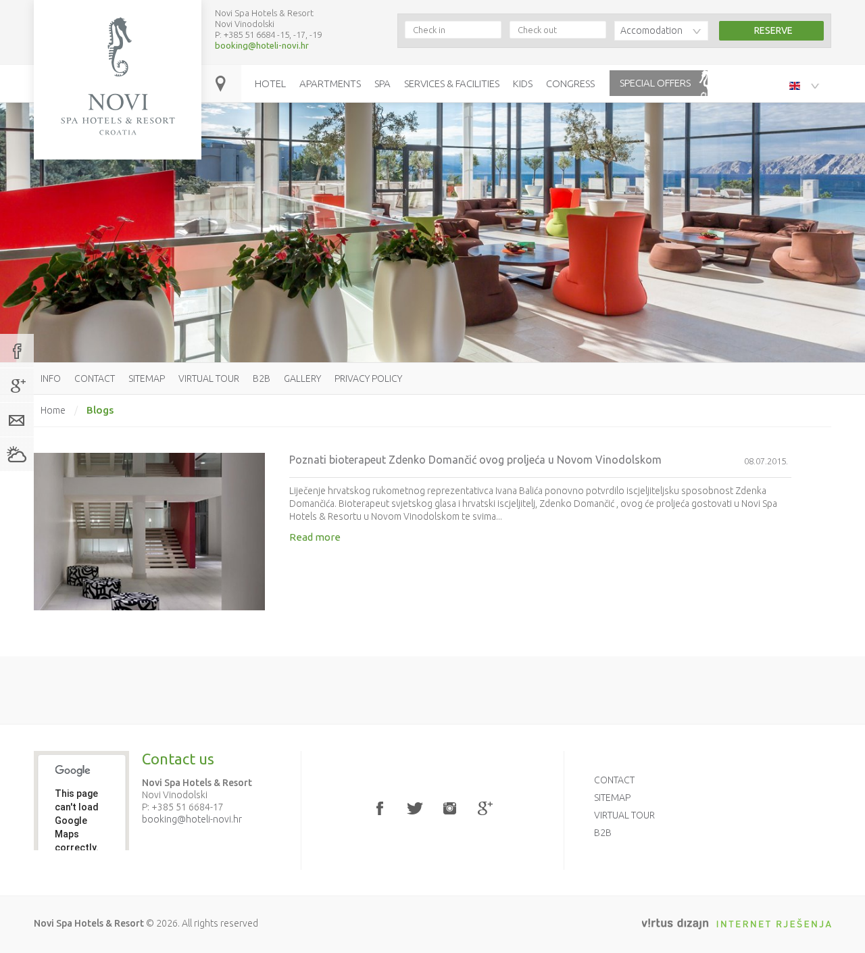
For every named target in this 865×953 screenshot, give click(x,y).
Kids (523, 83)
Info (51, 378)
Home (53, 410)
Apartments (330, 83)
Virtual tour (208, 378)
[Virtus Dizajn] (736, 924)
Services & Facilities (451, 83)
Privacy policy (368, 378)
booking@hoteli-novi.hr (262, 45)
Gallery (302, 378)
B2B (261, 378)
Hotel (270, 83)
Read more (315, 537)
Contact (94, 378)
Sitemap (146, 378)
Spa (382, 83)
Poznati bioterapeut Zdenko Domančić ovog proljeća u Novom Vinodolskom (475, 460)
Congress (570, 83)
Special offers (655, 83)
